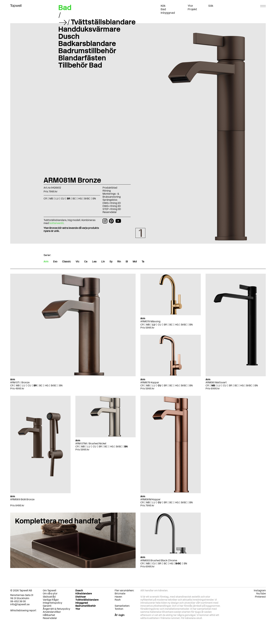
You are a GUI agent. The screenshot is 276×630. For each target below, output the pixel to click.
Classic (66, 261)
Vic (77, 261)
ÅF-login (119, 615)
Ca (85, 261)
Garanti (47, 605)
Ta (143, 261)
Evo (55, 261)
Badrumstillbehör (87, 50)
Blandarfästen (82, 58)
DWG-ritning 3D (112, 206)
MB (18, 385)
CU (29, 385)
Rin (119, 261)
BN (60, 385)
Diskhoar (80, 596)
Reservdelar (110, 212)
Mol (135, 261)
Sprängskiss (110, 199)
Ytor (190, 6)
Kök (163, 6)
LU (23, 385)
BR (35, 385)
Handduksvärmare (89, 29)
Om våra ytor (50, 593)
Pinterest (260, 596)
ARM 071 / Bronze (20, 382)
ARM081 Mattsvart (216, 382)
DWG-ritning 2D (112, 203)
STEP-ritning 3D (112, 209)
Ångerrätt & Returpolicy (56, 608)
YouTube (261, 593)
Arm (46, 261)
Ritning (107, 190)
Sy (111, 261)
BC (40, 385)
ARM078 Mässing (150, 321)
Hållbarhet (49, 615)
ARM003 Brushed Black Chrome (158, 560)
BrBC (54, 385)
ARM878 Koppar (149, 382)
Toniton (119, 608)
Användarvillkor (52, 611)
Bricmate (120, 593)
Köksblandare (83, 593)
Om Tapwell (49, 590)
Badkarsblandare (87, 43)
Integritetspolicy (52, 602)
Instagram (260, 590)
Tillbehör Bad (80, 65)
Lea (94, 261)
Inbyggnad (168, 13)
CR (12, 385)
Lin (103, 261)
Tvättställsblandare (103, 22)
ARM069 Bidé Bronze (22, 499)
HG (46, 385)
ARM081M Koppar (150, 499)
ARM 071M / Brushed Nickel (90, 443)
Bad (163, 9)
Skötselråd (49, 596)
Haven (118, 596)
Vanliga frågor (51, 599)
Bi (127, 261)
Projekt (192, 9)
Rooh (118, 599)
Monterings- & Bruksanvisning (112, 195)
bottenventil (56, 223)
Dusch (69, 36)
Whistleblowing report (23, 610)
